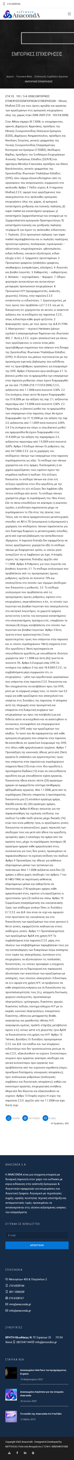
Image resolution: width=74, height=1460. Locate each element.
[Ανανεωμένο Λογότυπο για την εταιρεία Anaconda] (11, 1394)
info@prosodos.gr (46, 1342)
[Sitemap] (9, 1453)
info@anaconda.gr (20, 1310)
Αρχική (9, 76)
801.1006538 (16, 1291)
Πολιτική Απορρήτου (29, 1446)
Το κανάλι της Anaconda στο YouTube (41, 1413)
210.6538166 (16, 1285)
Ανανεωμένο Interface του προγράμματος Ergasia (43, 1372)
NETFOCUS (11, 1446)
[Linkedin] (25, 1453)
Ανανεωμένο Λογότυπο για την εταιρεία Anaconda (41, 1393)
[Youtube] (33, 1453)
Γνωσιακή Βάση (24, 76)
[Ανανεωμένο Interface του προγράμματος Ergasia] (11, 1372)
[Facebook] (17, 1453)
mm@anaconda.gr (20, 1304)
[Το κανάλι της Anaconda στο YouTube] (11, 1416)
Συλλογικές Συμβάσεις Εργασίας (51, 76)
